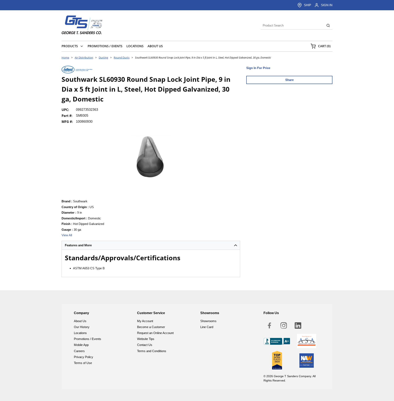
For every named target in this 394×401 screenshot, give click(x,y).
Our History (81, 327)
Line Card (206, 327)
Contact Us (144, 345)
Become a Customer (151, 327)
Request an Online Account (155, 333)
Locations (80, 333)
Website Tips (145, 339)
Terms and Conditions (151, 351)
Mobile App (81, 345)
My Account (145, 321)
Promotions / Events (87, 339)
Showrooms (208, 321)
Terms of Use (83, 363)
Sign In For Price (258, 68)
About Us (80, 321)
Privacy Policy (83, 357)
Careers (79, 351)
